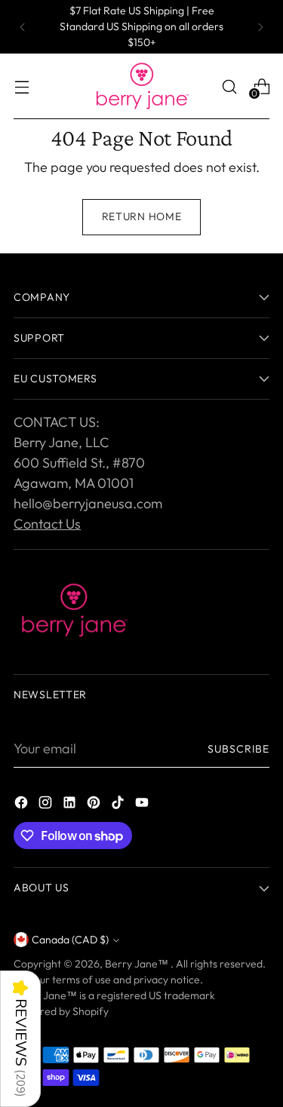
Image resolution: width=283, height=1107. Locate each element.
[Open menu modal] (21, 86)
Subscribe (238, 749)
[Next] (260, 27)
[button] (20, 1039)
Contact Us (47, 523)
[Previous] (22, 27)
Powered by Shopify (61, 1011)
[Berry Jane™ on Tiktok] (119, 805)
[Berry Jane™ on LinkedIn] (71, 805)
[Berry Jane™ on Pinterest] (95, 805)
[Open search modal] (229, 86)
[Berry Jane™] (142, 86)
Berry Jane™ (138, 964)
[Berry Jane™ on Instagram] (47, 805)
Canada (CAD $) (70, 939)
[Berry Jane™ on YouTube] (143, 805)
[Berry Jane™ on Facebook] (23, 805)
